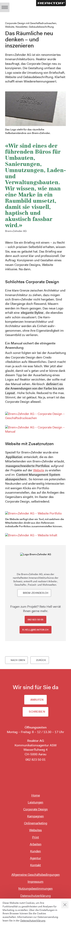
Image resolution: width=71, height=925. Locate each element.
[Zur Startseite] (51, 3)
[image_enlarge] (35, 416)
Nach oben (18, 660)
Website (38, 470)
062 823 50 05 (36, 619)
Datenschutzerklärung (35, 896)
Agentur (35, 858)
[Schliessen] (64, 904)
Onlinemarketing (35, 823)
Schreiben (37, 712)
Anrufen (36, 700)
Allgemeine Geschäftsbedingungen (35, 875)
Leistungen (35, 802)
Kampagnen (35, 816)
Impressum (35, 881)
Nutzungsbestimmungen (35, 888)
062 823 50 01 (35, 759)
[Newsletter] (35, 768)
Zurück (41, 660)
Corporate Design (35, 809)
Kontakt (35, 865)
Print (35, 837)
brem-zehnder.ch (35, 593)
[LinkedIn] (35, 778)
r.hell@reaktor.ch (35, 629)
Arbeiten (35, 844)
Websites (35, 830)
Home (35, 795)
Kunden (35, 851)
